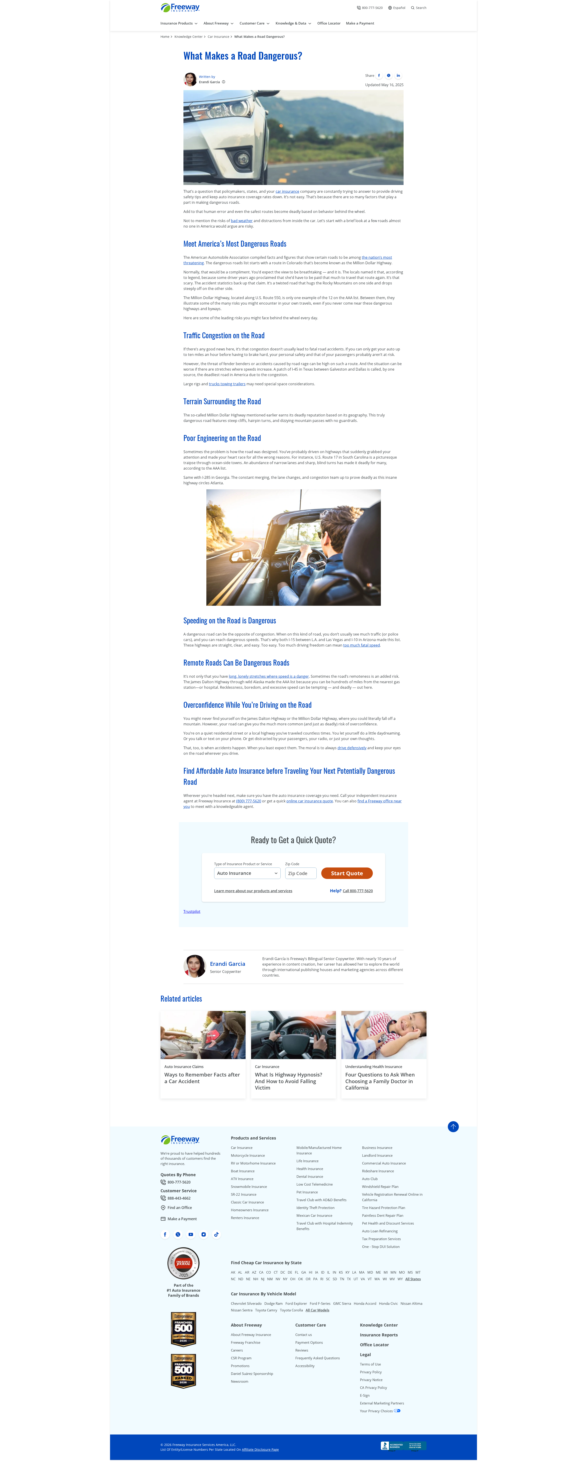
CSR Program (241, 1358)
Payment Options (309, 1342)
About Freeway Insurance (251, 1334)
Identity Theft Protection (315, 1207)
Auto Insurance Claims (184, 1066)
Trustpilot (191, 911)
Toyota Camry (266, 1310)
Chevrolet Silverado (246, 1303)
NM (270, 1279)
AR (247, 1272)
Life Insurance (307, 1161)
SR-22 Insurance (243, 1194)
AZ (254, 1272)
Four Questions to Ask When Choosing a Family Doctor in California (380, 1081)
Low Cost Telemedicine (314, 1184)
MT (418, 1272)
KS (341, 1272)
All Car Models (317, 1310)
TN (342, 1279)
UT (356, 1279)
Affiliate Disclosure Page (260, 1449)
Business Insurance (377, 1147)
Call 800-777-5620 (358, 890)
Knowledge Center (188, 36)
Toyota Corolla (291, 1310)
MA (362, 1272)
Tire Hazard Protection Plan (383, 1207)
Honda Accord (365, 1303)
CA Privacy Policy (373, 1387)
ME (378, 1272)
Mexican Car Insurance (314, 1215)
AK (233, 1272)
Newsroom (239, 1381)
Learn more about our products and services (253, 890)
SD (335, 1279)
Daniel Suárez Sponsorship (252, 1373)
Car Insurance (218, 36)
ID (322, 1272)
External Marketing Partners (382, 1403)
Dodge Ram (273, 1303)
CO (268, 1272)
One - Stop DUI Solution (381, 1246)
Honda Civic (388, 1303)
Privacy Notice (371, 1379)
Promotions (240, 1365)
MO (402, 1272)
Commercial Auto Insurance (384, 1163)
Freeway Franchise (245, 1342)
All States (413, 1279)
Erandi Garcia (209, 82)
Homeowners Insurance (250, 1210)
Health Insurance (309, 1168)
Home (165, 36)
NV (278, 1279)
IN (334, 1272)
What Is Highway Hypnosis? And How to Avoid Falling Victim (288, 1081)
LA (354, 1272)
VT (370, 1279)
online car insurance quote (309, 801)
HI (310, 1272)
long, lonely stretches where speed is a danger (269, 676)
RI (321, 1279)
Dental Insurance (309, 1176)
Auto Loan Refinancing (380, 1231)
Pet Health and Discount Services (388, 1223)
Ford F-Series (320, 1303)
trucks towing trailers (227, 383)
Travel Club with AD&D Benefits (321, 1200)
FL (297, 1272)
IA (316, 1272)
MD (370, 1272)
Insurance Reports (379, 1335)
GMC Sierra (342, 1303)
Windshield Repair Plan (380, 1186)
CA (261, 1272)
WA (377, 1279)
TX (349, 1279)
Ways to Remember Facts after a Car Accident (202, 1077)
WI (385, 1279)
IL (328, 1272)
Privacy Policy (371, 1372)
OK (300, 1279)
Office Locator (374, 1344)
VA (363, 1279)
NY (285, 1279)
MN (393, 1272)
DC (282, 1272)
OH (292, 1279)
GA (303, 1272)
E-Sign (365, 1395)
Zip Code (292, 864)
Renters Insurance (245, 1217)
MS (410, 1272)
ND (240, 1279)
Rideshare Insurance (378, 1171)
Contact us (303, 1334)
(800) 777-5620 (248, 801)
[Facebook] (379, 75)
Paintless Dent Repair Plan (382, 1215)
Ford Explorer (296, 1303)
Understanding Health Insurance (373, 1066)
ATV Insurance (242, 1178)
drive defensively (352, 747)
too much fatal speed (361, 645)
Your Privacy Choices (377, 1411)
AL (240, 1272)
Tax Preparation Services (381, 1238)
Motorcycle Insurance (248, 1155)
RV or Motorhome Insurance (253, 1163)
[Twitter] (388, 75)
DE (290, 1272)
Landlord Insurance (377, 1155)
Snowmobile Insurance (249, 1186)
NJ (262, 1279)
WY (400, 1279)
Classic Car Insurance (247, 1202)
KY (347, 1272)
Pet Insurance (307, 1192)
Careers (237, 1350)
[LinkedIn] (398, 75)
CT (276, 1272)
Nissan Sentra (241, 1310)
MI (386, 1272)
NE (248, 1279)
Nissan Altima (411, 1303)
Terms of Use (370, 1364)
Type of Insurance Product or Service (243, 864)
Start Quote (347, 873)
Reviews (301, 1350)
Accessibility (305, 1365)
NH (255, 1279)
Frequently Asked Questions (317, 1358)
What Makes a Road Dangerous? (259, 36)
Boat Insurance (243, 1171)
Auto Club (370, 1178)
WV (392, 1279)
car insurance (287, 191)
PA (315, 1279)
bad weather (242, 220)
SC (328, 1279)
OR (308, 1279)
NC (233, 1279)
